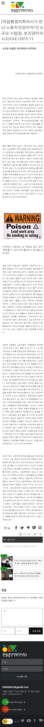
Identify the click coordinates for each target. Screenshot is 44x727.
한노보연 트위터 (23, 720)
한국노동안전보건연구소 (22, 7)
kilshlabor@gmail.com (15, 687)
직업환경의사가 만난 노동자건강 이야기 (21, 546)
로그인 (17, 721)
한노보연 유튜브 (29, 720)
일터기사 (11, 539)
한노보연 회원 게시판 (41, 720)
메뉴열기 (3, 3)
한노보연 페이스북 (35, 720)
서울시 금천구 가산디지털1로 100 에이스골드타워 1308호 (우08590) (21, 692)
